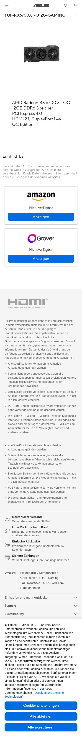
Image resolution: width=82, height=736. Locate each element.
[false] (41, 217)
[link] (41, 5)
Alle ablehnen (41, 716)
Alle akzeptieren (41, 727)
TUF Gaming (50, 578)
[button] (7, 5)
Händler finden (30, 588)
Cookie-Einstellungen (41, 705)
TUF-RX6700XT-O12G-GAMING (35, 15)
